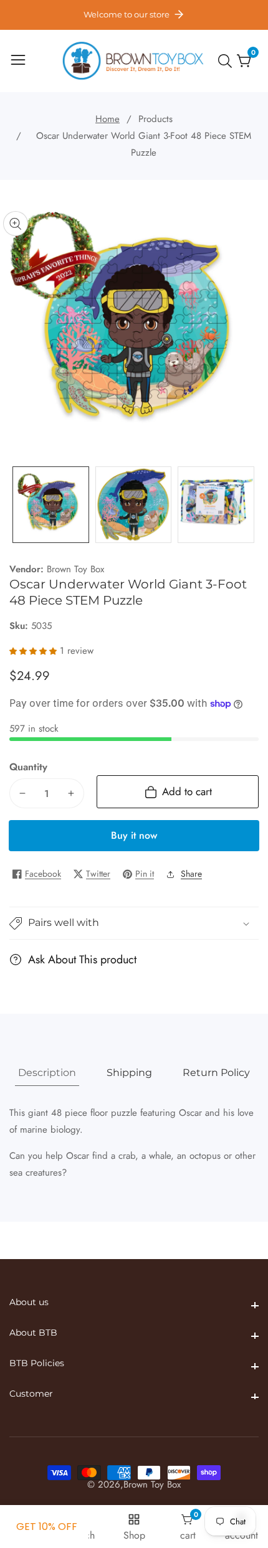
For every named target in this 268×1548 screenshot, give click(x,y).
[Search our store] (227, 61)
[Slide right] (249, 505)
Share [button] (191, 873)
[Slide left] (18, 505)
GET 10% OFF (46, 1526)
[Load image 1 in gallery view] (50, 504)
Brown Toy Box (75, 569)
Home (107, 119)
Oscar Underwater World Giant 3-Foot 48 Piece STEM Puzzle (143, 144)
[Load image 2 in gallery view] (133, 504)
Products (155, 119)
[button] (134, 923)
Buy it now (134, 835)
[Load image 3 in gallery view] (216, 504)
